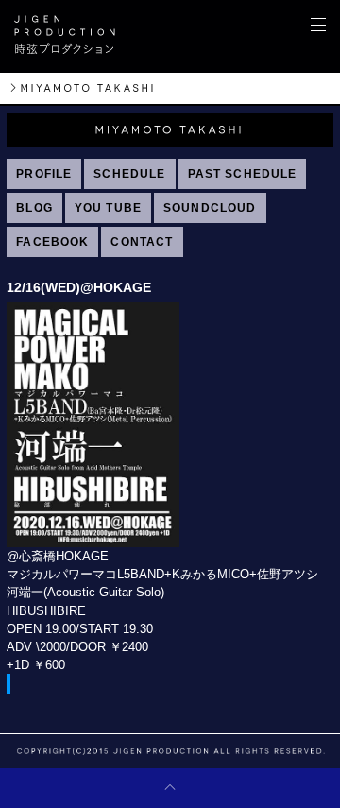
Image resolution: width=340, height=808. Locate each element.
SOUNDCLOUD (210, 208)
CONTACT (141, 242)
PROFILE (44, 174)
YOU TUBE (108, 208)
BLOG (34, 208)
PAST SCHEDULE (243, 174)
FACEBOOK (52, 242)
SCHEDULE (129, 174)
